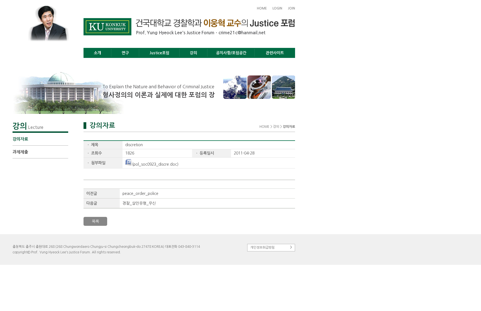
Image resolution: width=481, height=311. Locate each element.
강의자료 (20, 139)
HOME (262, 8)
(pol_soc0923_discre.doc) (155, 164)
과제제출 (20, 152)
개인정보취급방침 (271, 247)
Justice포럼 (159, 53)
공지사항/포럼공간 (231, 53)
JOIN (291, 8)
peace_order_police (140, 193)
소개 (97, 53)
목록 (95, 221)
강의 (193, 53)
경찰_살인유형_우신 (139, 203)
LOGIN (277, 8)
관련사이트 (275, 53)
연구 (125, 53)
